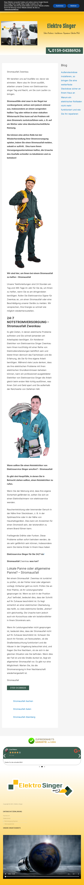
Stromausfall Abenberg (24, 717)
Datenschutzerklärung (11, 9)
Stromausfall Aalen (22, 709)
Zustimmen (59, 6)
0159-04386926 (18, 688)
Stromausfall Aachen (23, 701)
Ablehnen (73, 6)
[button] (4, 756)
